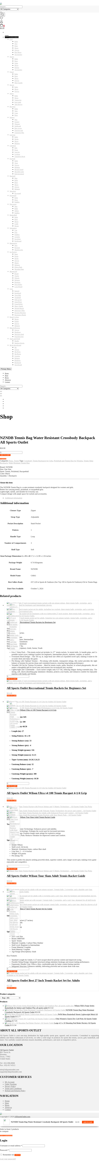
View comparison (6, 1135)
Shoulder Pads (19, 269)
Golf (11, 39)
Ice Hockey (13, 252)
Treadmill (17, 297)
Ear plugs (17, 239)
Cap (15, 230)
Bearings (17, 282)
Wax (15, 120)
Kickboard (17, 241)
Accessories (18, 54)
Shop (6, 375)
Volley (12, 93)
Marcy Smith (18, 306)
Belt (15, 148)
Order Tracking (11, 1084)
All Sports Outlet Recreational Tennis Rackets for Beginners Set (31, 622)
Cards (16, 224)
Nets (15, 206)
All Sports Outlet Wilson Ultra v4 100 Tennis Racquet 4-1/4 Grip (31, 710)
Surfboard (17, 126)
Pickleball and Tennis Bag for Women (68, 461)
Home (7, 373)
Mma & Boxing (15, 328)
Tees (15, 44)
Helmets (17, 143)
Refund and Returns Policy (15, 1091)
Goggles (17, 237)
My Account (9, 1082)
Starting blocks (19, 343)
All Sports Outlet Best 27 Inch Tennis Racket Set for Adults (29, 909)
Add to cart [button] (87, 1122)
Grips (16, 63)
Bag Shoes (17, 52)
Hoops (16, 226)
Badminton (13, 243)
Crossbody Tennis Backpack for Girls (38, 461)
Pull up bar (18, 300)
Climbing (13, 146)
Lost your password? (8, 1159)
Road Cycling (14, 317)
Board (16, 274)
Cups (16, 113)
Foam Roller (18, 304)
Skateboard (13, 271)
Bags (16, 46)
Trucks (16, 276)
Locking (17, 154)
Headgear (17, 332)
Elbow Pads (18, 267)
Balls (16, 41)
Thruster (17, 124)
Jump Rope (18, 302)
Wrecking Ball (19, 334)
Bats (15, 178)
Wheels (16, 278)
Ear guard (17, 193)
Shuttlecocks (18, 250)
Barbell (16, 291)
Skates (16, 263)
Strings (16, 67)
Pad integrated (19, 174)
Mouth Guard (18, 169)
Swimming (13, 228)
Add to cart (5, 455)
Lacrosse (12, 135)
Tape (16, 111)
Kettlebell (17, 293)
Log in (17, 1155)
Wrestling (13, 191)
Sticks (16, 139)
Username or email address (11, 1146)
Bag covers (18, 128)
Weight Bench (19, 308)
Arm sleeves (18, 104)
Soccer (12, 85)
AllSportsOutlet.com (22, 1117)
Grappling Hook (19, 156)
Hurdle (16, 341)
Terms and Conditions (13, 1089)
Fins (15, 232)
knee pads (17, 102)
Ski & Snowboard (15, 345)
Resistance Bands (20, 315)
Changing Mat (19, 133)
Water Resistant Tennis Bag (19, 463)
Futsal (12, 72)
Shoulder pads (19, 172)
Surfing (12, 117)
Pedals (16, 321)
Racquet (17, 248)
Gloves (16, 50)
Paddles (17, 202)
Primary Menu (6, 369)
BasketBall (13, 215)
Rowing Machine (20, 313)
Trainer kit (17, 100)
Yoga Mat (17, 295)
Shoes (16, 48)
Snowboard (18, 365)
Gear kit (17, 152)
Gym (11, 289)
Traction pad (18, 130)
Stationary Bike (19, 310)
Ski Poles (17, 352)
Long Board (18, 287)
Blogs (7, 378)
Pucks (16, 256)
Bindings (17, 360)
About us (8, 380)
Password (4, 1150)
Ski (15, 347)
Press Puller (18, 284)
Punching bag (19, 336)
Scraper (16, 122)
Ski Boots (17, 354)
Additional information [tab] (13, 498)
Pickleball (13, 195)
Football (12, 159)
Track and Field (15, 339)
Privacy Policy (10, 1086)
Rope (16, 150)
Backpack (17, 363)
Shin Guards (18, 83)
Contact (7, 382)
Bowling (12, 107)
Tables (16, 211)
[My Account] (1, 22)
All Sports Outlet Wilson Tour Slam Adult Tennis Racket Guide (31, 817)
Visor (16, 163)
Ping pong (13, 204)
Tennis (12, 57)
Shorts (16, 319)
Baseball (12, 176)
